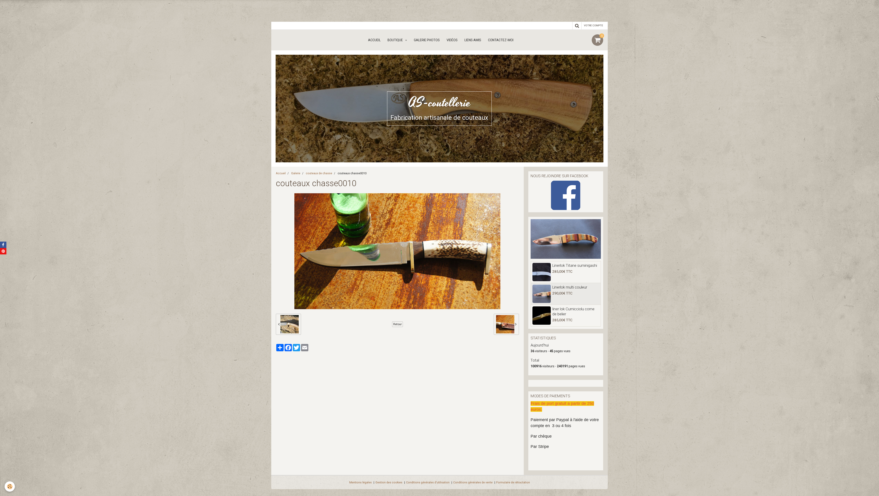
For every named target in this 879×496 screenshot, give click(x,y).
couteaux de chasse (319, 173)
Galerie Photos (427, 40)
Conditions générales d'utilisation (428, 482)
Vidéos (452, 40)
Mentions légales (360, 482)
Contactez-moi (500, 40)
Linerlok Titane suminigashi (574, 265)
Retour (397, 324)
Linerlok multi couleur (569, 287)
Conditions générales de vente (473, 482)
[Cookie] (10, 486)
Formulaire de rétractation (513, 482)
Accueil (374, 40)
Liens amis (472, 40)
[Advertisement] (83, 10)
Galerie (295, 173)
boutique (396, 40)
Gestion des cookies (388, 482)
